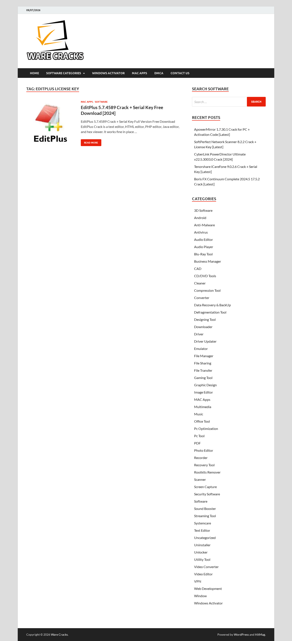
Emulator (201, 348)
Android (200, 218)
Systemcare (202, 523)
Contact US (180, 73)
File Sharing (202, 363)
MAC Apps (139, 73)
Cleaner (200, 283)
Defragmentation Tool (210, 312)
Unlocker (201, 552)
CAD (197, 268)
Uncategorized (205, 538)
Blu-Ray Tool (203, 254)
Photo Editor (203, 450)
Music (198, 414)
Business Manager (207, 261)
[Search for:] (229, 102)
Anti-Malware (204, 225)
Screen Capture (205, 487)
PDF (197, 443)
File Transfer (203, 370)
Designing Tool (205, 319)
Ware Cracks (59, 634)
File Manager (203, 356)
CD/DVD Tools (205, 276)
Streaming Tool (205, 516)
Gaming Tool (203, 378)
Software (101, 101)
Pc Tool (199, 436)
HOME (34, 73)
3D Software (203, 210)
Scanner (200, 479)
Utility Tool (202, 559)
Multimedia (202, 407)
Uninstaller (202, 545)
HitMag (260, 634)
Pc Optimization (206, 428)
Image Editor (203, 392)
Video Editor (203, 574)
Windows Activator (108, 73)
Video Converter (206, 567)
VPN (197, 581)
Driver (199, 334)
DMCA (158, 73)
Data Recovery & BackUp (212, 305)
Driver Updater (205, 341)
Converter (201, 298)
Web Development (208, 588)
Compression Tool (207, 290)
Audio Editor (203, 239)
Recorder (201, 458)
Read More (89, 141)
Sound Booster (205, 508)
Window (200, 596)
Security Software (207, 494)
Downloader (203, 327)
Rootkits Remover (207, 472)
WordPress (241, 634)
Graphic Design (205, 385)
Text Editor (202, 530)
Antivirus (201, 232)
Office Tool (202, 421)
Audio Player (203, 247)
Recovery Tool (204, 465)
